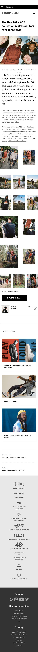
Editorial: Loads (10, 401)
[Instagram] (35, 309)
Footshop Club (19, 643)
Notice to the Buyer (19, 619)
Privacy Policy (19, 614)
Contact (19, 645)
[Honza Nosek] (5, 310)
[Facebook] (11, 600)
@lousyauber (13, 291)
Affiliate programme (19, 635)
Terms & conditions (19, 616)
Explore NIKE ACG (14, 298)
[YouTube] (21, 600)
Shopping (19, 611)
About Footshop (19, 632)
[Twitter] (27, 600)
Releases (19, 640)
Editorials (27, 70)
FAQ (19, 621)
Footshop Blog (19, 637)
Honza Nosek (17, 70)
